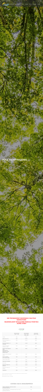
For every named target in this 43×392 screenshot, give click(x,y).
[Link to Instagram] (39, 1)
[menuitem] (8, 4)
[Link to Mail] (40, 1)
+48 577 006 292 (7, 0)
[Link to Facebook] (37, 1)
